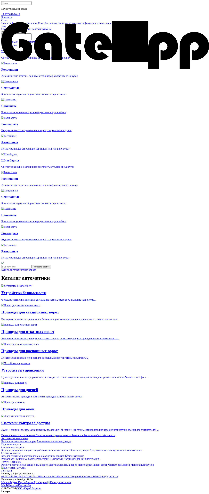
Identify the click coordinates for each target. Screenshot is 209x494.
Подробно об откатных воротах (46, 456)
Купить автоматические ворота (18, 269)
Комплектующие (79, 450)
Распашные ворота (25, 458)
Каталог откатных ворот (15, 456)
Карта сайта (24, 485)
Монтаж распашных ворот (92, 464)
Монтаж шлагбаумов (142, 464)
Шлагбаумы (56, 458)
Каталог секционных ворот (16, 450)
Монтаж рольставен (119, 464)
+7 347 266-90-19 (29, 476)
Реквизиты (89, 435)
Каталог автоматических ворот (18, 441)
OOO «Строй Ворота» (28, 488)
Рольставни (42, 458)
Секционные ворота (12, 447)
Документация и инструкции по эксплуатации (116, 450)
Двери (67, 458)
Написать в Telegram (68, 476)
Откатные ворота (11, 453)
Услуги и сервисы (11, 461)
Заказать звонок (41, 267)
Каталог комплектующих (85, 458)
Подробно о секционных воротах (51, 450)
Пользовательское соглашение (18, 435)
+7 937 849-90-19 (10, 476)
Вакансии (77, 435)
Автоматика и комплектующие (54, 441)
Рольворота (7, 458)
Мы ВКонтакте (9, 485)
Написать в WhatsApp (92, 476)
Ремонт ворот (8, 464)
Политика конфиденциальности (53, 435)
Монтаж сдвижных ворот (62, 464)
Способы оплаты (105, 435)
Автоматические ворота (14, 438)
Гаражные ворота (11, 444)
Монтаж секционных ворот (32, 464)
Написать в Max (48, 476)
